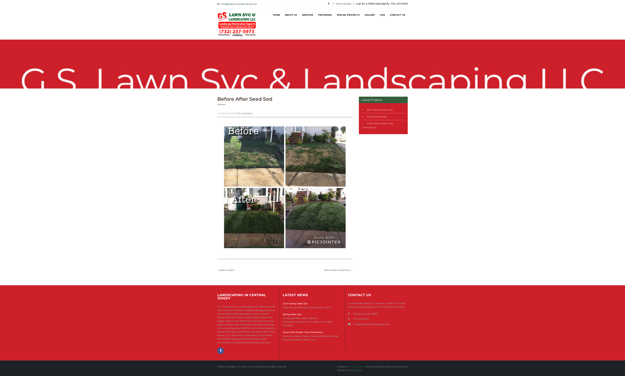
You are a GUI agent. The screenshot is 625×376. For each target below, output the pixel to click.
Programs (325, 15)
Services (307, 15)
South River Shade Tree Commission (303, 332)
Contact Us (397, 15)
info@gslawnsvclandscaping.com (239, 4)
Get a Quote (343, 3)
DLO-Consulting (356, 366)
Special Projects (348, 15)
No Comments (244, 113)
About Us (291, 15)
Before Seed (225, 270)
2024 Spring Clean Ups (380, 109)
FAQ (382, 15)
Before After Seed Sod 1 (338, 270)
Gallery (370, 15)
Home (276, 15)
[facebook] (329, 4)
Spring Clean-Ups (377, 116)
